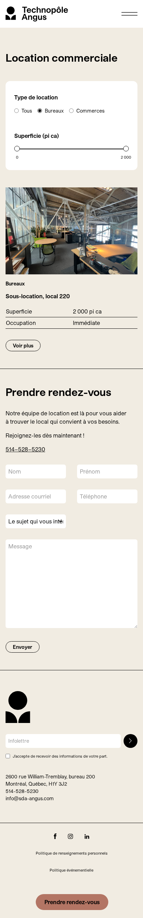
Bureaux (54, 111)
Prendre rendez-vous (72, 902)
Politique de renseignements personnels (72, 853)
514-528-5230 (22, 791)
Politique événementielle (71, 870)
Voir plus (23, 345)
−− (25, 449)
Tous (27, 111)
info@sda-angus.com (30, 798)
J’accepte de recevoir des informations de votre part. (60, 756)
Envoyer (22, 647)
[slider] (17, 148)
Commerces (90, 111)
